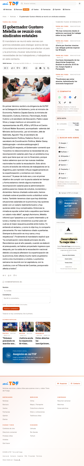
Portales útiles (8, 436)
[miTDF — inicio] (10, 383)
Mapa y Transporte (36, 404)
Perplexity (64, 169)
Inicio (4, 17)
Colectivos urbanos (37, 408)
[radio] (13, 68)
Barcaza (6, 404)
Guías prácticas (62, 408)
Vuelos (5, 408)
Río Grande (34, 432)
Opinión (5, 416)
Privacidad (31, 456)
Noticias (13, 17)
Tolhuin (32, 436)
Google (63, 143)
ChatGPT (64, 161)
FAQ (25, 456)
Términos (39, 456)
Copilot (63, 178)
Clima (32, 401)
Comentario (7, 294)
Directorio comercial (10, 432)
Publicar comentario (11, 309)
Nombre (5, 287)
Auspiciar (63, 383)
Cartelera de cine (9, 428)
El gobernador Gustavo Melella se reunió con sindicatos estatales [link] (42, 17)
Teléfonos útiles (35, 416)
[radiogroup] (15, 68)
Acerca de (6, 456)
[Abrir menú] (79, 3)
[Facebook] (40, 68)
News (63, 147)
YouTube (64, 152)
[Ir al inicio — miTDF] (10, 3)
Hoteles (5, 440)
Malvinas (60, 404)
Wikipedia (64, 156)
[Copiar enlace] (48, 68)
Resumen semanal (63, 401)
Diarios (5, 419)
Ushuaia (33, 428)
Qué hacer (6, 443)
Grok (62, 174)
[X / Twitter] (44, 68)
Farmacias (6, 412)
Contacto (76, 383)
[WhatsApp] (36, 68)
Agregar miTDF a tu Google (69, 193)
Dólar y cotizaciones (37, 412)
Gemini (63, 165)
